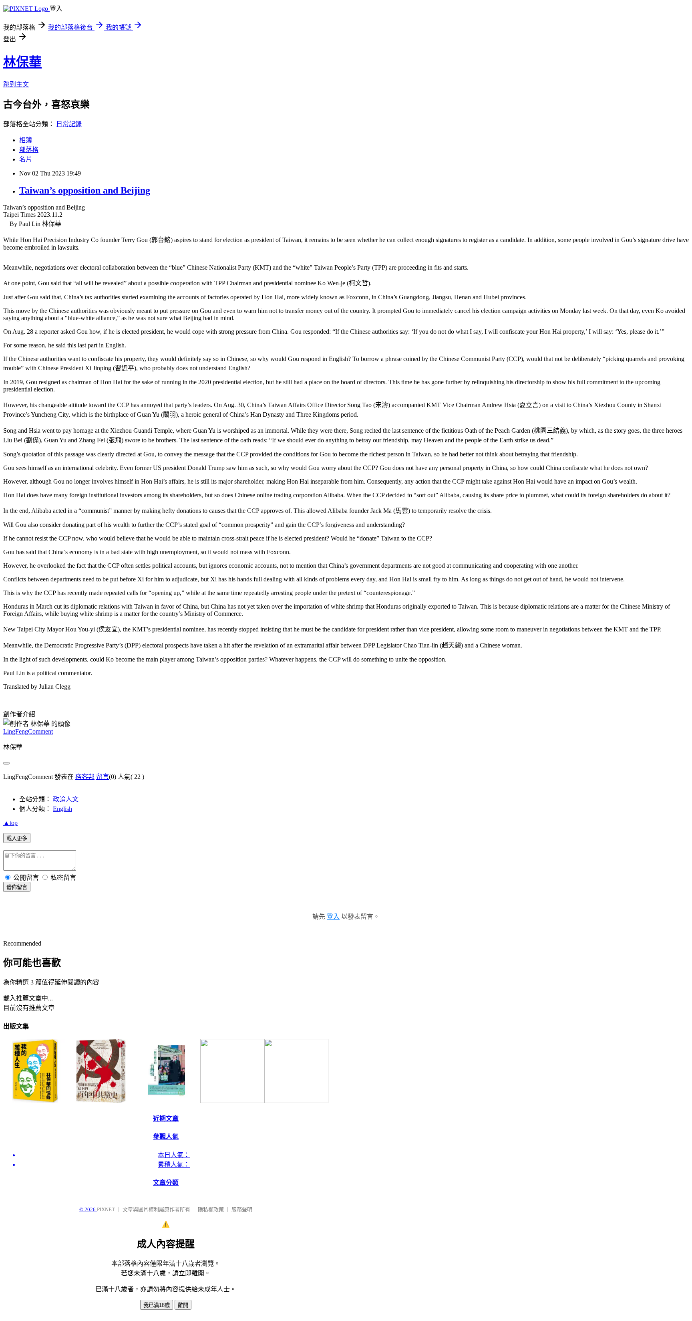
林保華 (22, 62)
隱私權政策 (211, 1209)
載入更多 (16, 838)
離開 (183, 1305)
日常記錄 (69, 124)
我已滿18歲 (156, 1305)
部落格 (28, 149)
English (62, 808)
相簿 (25, 140)
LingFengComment (28, 731)
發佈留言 (16, 887)
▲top (10, 822)
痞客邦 (85, 776)
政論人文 (65, 799)
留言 (102, 776)
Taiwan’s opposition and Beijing (84, 190)
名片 (25, 159)
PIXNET (106, 1209)
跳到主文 (16, 84)
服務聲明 (241, 1209)
